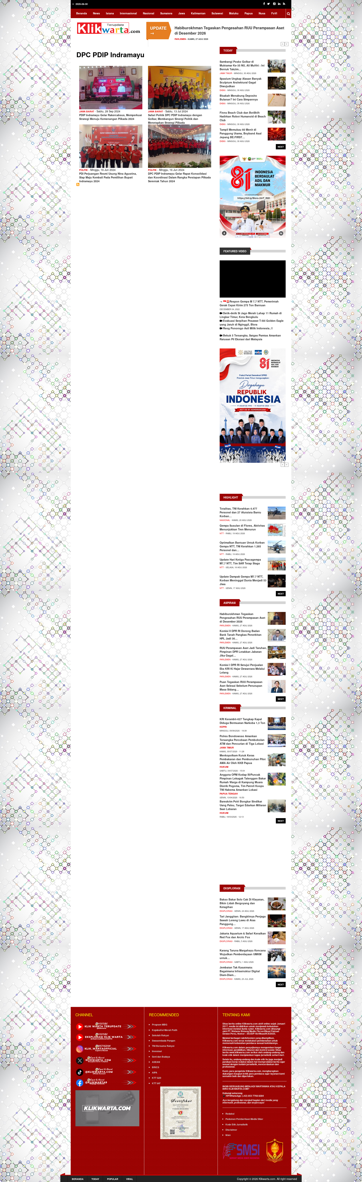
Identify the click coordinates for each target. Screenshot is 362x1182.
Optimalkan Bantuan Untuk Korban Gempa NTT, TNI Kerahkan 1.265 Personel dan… (242, 546)
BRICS (155, 1067)
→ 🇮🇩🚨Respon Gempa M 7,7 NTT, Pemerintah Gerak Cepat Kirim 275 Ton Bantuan (249, 303)
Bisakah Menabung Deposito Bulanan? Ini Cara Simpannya (239, 97)
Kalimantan (198, 13)
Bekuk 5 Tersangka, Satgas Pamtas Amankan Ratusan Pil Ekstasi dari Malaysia (250, 337)
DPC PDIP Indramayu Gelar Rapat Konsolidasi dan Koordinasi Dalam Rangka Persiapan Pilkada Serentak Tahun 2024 (179, 177)
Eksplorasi (226, 910)
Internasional (128, 13)
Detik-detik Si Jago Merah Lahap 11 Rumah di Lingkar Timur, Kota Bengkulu (251, 315)
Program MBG (159, 1024)
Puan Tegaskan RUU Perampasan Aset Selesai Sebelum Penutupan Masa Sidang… (241, 685)
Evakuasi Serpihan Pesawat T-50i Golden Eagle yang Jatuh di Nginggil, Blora (252, 322)
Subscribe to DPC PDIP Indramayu (77, 184)
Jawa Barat (86, 111)
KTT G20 (156, 1077)
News (96, 13)
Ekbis (222, 90)
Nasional (148, 13)
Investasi (157, 1051)
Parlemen (225, 625)
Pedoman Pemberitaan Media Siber (244, 1119)
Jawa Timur (226, 73)
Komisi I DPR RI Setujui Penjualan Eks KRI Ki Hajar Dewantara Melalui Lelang (242, 668)
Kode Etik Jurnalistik (236, 1124)
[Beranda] (109, 27)
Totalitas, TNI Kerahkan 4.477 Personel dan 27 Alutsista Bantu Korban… (240, 512)
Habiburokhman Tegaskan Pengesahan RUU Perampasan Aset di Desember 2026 (242, 617)
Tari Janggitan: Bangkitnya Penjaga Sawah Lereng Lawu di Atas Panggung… (243, 920)
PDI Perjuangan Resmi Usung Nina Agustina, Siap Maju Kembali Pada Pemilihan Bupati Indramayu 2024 (108, 177)
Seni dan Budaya (161, 1056)
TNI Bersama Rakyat (163, 1046)
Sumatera (166, 13)
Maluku (234, 13)
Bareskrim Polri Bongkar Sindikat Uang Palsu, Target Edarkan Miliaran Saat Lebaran (243, 805)
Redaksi (229, 1113)
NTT (222, 533)
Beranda (81, 13)
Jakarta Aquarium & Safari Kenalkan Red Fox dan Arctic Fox (243, 935)
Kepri (223, 726)
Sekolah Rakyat (160, 1035)
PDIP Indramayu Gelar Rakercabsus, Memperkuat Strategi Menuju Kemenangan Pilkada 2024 (110, 117)
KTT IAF (156, 1083)
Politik (83, 170)
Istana (110, 13)
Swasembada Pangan (163, 1040)
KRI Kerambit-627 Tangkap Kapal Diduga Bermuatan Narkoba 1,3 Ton (242, 721)
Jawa (181, 13)
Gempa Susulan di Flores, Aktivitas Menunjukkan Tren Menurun (242, 527)
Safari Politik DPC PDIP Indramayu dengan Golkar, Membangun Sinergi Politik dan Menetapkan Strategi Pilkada (175, 118)
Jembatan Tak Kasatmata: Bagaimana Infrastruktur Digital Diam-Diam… (240, 971)
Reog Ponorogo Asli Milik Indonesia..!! (248, 328)
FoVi (274, 13)
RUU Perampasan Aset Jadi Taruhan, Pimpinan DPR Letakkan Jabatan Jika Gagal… (243, 651)
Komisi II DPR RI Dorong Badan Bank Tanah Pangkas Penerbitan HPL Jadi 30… (241, 634)
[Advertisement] (253, 480)
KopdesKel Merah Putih (164, 1030)
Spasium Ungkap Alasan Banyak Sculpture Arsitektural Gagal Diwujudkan (241, 82)
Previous (283, 44)
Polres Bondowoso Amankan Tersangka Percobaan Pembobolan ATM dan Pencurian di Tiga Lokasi (242, 739)
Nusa (262, 13)
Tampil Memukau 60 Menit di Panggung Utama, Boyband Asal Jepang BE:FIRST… (241, 133)
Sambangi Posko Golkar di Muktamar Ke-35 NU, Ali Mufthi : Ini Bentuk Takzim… (242, 65)
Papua (249, 13)
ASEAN (156, 1062)
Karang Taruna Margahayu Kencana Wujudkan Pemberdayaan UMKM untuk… (243, 954)
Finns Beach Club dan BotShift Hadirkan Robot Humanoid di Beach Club (243, 116)
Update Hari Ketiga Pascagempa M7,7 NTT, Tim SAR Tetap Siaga (240, 561)
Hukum (224, 766)
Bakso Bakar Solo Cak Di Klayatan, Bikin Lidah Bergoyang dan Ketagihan (242, 903)
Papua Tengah (229, 793)
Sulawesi (217, 13)
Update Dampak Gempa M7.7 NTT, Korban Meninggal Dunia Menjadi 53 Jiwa (243, 580)
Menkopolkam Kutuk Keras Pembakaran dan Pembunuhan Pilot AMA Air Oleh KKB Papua (243, 759)
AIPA (154, 1072)
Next (286, 44)
